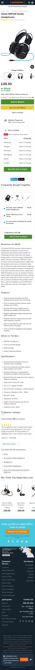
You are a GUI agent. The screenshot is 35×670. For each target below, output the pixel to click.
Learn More (8, 663)
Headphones (8, 462)
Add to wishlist (17, 112)
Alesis (8, 11)
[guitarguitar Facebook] (8, 541)
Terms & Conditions (8, 589)
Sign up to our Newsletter (17, 532)
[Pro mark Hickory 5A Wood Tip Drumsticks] (28, 197)
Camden (30, 568)
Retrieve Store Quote (8, 580)
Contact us (5, 567)
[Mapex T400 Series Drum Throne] (17, 197)
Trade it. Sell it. (6, 609)
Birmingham (29, 565)
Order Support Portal (8, 573)
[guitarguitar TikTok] (22, 541)
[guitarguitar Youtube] (26, 541)
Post (22, 179)
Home (2, 11)
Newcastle (30, 580)
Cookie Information (8, 586)
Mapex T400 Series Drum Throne (14, 215)
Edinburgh (30, 571)
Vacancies (5, 625)
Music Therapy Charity (9, 618)
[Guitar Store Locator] (17, 552)
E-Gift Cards (6, 606)
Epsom (31, 574)
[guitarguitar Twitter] (13, 541)
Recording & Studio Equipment (19, 11)
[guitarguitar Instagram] (17, 541)
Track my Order (7, 576)
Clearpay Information (8, 595)
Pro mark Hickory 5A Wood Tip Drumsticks (16, 222)
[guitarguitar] (17, 2)
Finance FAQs (6, 583)
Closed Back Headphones (12, 466)
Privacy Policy (14, 536)
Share (15, 179)
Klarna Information (7, 592)
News (3, 612)
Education (5, 615)
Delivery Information (8, 570)
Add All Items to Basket (18, 237)
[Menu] (5, 2)
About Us (5, 603)
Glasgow (30, 577)
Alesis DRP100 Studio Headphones (14, 208)
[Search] (29, 2)
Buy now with (18, 108)
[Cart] (32, 2)
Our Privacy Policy (8, 622)
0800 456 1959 (28, 603)
